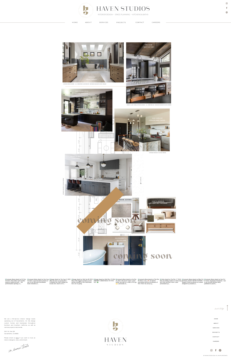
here (17, 338)
